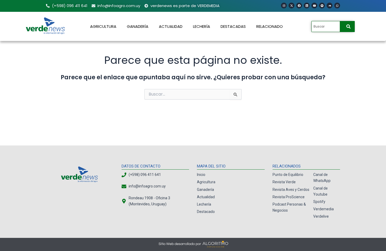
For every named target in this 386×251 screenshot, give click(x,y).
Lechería (201, 26)
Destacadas (233, 26)
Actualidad (170, 26)
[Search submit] (348, 26)
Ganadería (137, 26)
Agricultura (103, 26)
